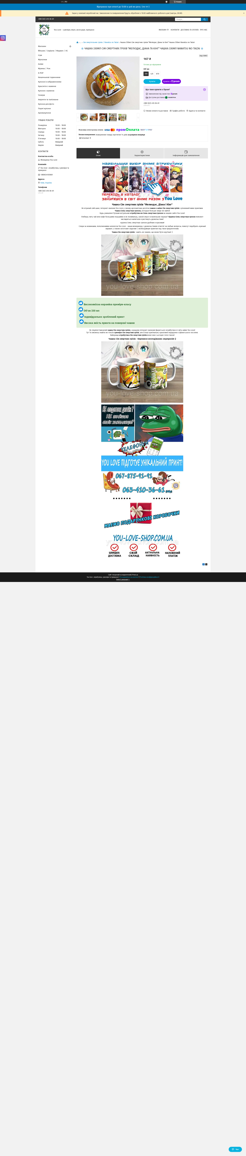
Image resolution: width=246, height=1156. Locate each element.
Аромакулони (44, 113)
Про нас (203, 30)
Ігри (40, 55)
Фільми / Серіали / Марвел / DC (53, 51)
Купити (152, 81)
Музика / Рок (44, 68)
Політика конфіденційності (149, 577)
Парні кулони (44, 108)
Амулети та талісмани (48, 99)
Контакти (175, 30)
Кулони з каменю (46, 91)
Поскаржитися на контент (129, 577)
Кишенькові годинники (49, 77)
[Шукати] (204, 19)
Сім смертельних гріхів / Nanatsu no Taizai (100, 42)
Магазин (162, 30)
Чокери (41, 95)
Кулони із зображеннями (49, 82)
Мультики (42, 59)
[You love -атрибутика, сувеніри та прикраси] (44, 30)
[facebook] (203, 565)
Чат (237, 1149)
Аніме (40, 64)
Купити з (167, 81)
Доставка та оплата (190, 30)
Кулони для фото (46, 104)
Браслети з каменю (47, 86)
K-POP (40, 73)
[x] (206, 565)
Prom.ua (135, 575)
